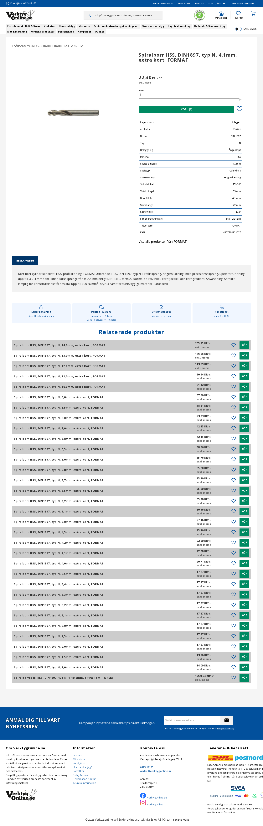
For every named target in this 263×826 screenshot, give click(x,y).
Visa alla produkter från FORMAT (163, 241)
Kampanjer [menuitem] (84, 31)
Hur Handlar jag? (82, 767)
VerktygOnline (155, 804)
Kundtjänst (79, 763)
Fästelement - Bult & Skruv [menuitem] (23, 26)
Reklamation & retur (84, 779)
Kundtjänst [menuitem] (215, 3)
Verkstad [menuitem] (49, 26)
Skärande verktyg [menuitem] (153, 26)
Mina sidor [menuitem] (184, 3)
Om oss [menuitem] (199, 3)
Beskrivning (25, 260)
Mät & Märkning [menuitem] (17, 31)
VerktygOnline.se (157, 797)
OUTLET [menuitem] (99, 31)
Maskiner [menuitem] (84, 26)
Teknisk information (84, 783)
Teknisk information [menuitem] (242, 3)
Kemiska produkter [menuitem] (42, 31)
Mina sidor (79, 759)
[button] (238, 15)
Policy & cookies (82, 775)
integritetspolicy (225, 728)
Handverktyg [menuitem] (67, 26)
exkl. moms (250, 28)
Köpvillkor (78, 771)
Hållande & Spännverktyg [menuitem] (209, 26)
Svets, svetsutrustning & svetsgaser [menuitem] (116, 26)
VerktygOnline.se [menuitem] (163, 3)
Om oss (77, 755)
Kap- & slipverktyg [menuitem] (179, 26)
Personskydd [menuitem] (66, 31)
